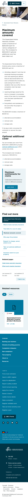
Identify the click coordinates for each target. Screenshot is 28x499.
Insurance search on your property (11, 253)
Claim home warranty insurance (11, 263)
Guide (11, 294)
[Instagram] (8, 423)
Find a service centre (14, 463)
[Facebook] (3, 423)
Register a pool (6, 410)
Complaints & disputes (9, 348)
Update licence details (9, 397)
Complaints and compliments (13, 475)
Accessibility (6, 489)
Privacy (17, 487)
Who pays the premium (10, 237)
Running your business (9, 341)
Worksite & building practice (11, 345)
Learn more (10, 187)
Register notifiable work (9, 403)
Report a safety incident (9, 383)
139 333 (10, 456)
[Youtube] (12, 423)
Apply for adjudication (9, 380)
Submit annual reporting (9, 387)
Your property (6, 355)
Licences (5, 338)
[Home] (4, 3)
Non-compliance (7, 351)
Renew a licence (7, 393)
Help (4, 490)
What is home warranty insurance (13, 224)
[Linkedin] (17, 423)
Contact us (8, 472)
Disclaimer (10, 485)
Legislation (20, 489)
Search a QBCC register (9, 377)
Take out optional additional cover (12, 247)
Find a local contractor (9, 374)
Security (13, 489)
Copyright (4, 485)
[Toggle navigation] (24, 3)
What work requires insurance (11, 266)
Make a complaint (7, 400)
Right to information (8, 487)
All (4, 294)
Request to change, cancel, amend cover (11, 242)
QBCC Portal (15, 3)
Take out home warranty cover (11, 407)
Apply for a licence (8, 390)
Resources (5, 361)
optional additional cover (10, 147)
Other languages (10, 490)
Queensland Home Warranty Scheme (12, 219)
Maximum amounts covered (12, 233)
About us (5, 358)
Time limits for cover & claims (12, 229)
